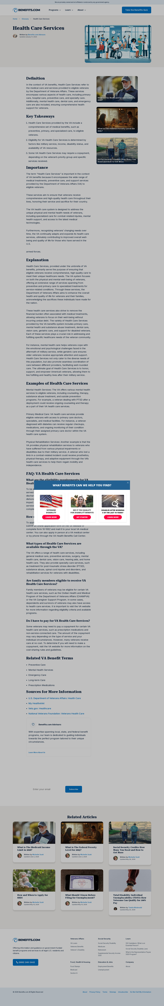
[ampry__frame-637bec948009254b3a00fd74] (82, 503)
